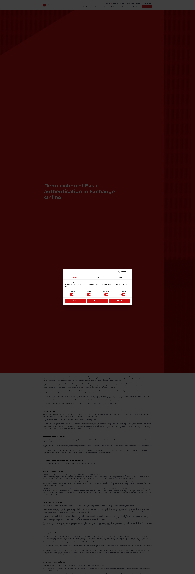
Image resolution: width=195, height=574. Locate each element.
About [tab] (120, 277)
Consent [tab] (74, 277)
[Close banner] (129, 272)
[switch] (89, 294)
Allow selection (97, 300)
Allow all (119, 300)
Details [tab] (97, 277)
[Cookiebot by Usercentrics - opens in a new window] (119, 272)
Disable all (75, 300)
